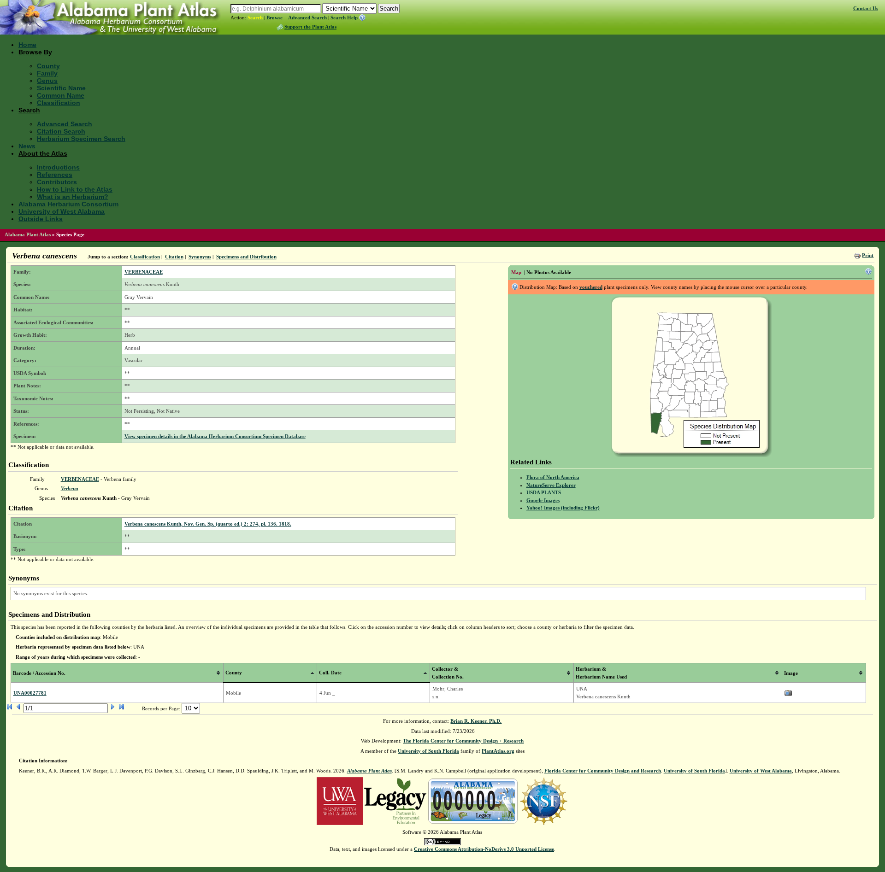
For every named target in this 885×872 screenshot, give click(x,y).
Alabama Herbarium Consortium (68, 204)
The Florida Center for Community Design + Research (463, 740)
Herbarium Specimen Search (81, 138)
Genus (47, 80)
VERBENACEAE (143, 272)
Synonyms (200, 256)
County (48, 66)
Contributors (57, 182)
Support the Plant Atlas (310, 26)
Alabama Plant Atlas (28, 234)
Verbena (69, 488)
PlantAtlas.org (498, 751)
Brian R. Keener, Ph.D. (476, 721)
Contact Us (865, 8)
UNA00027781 (30, 693)
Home (27, 44)
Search (255, 17)
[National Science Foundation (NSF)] (543, 800)
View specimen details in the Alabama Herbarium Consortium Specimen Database (215, 436)
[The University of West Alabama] (340, 800)
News (26, 146)
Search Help (344, 17)
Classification (58, 102)
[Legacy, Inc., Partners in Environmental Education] (395, 800)
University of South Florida (428, 751)
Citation (174, 256)
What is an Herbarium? (72, 196)
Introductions (58, 167)
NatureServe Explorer (551, 485)
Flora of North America (552, 477)
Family (47, 73)
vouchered (590, 287)
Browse (274, 17)
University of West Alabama (61, 211)
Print (867, 255)
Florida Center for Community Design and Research (602, 770)
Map (516, 272)
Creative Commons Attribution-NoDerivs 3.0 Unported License (484, 849)
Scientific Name (61, 88)
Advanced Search (307, 17)
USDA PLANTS (543, 492)
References (54, 174)
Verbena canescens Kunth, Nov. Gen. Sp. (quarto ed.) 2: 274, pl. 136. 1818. (207, 524)
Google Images (543, 500)
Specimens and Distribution (246, 256)
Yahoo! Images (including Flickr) (563, 507)
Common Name (60, 95)
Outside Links (40, 218)
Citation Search (61, 131)
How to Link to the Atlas (74, 189)
